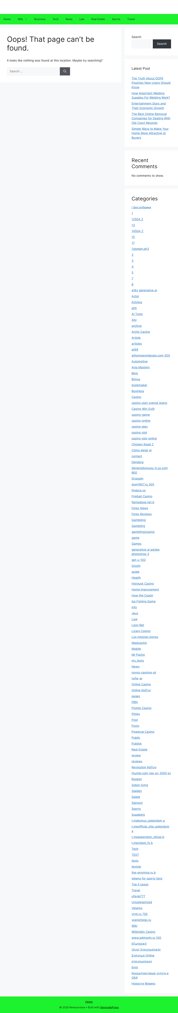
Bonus (136, 379)
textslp (136, 866)
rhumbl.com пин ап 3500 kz (151, 773)
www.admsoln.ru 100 (146, 937)
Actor (135, 296)
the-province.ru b (144, 872)
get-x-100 (139, 560)
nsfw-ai (137, 678)
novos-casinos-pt (144, 672)
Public (136, 737)
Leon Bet (138, 625)
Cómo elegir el (142, 450)
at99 (135, 349)
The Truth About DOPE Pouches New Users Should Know (151, 83)
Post (135, 720)
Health (136, 577)
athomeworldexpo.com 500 (151, 355)
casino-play (140, 426)
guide (135, 572)
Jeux (135, 613)
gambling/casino (143, 532)
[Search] (65, 71)
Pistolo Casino (141, 708)
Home (7, 19)
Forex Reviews (142, 514)
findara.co (139, 490)
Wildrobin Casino (143, 932)
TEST (135, 855)
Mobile (136, 649)
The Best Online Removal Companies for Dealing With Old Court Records (151, 118)
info (134, 607)
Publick (137, 743)
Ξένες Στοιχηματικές (146, 949)
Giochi (136, 566)
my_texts (138, 660)
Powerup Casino (143, 731)
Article (136, 337)
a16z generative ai (144, 290)
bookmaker (139, 385)
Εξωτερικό (139, 943)
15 (133, 237)
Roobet (137, 779)
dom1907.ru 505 (143, 484)
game (135, 538)
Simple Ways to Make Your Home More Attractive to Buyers (150, 133)
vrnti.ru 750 (140, 914)
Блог (135, 967)
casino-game (141, 414)
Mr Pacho (138, 654)
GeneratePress (109, 1007)
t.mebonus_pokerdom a (148, 820)
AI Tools (137, 314)
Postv (135, 726)
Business (40, 19)
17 (133, 243)
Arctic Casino (141, 332)
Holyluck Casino (143, 583)
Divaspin (137, 478)
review (136, 755)
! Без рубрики (141, 207)
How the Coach (142, 595)
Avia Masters (141, 367)
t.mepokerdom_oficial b (148, 837)
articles (137, 343)
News (69, 19)
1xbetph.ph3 (140, 249)
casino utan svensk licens (149, 403)
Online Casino (141, 684)
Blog (135, 373)
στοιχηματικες (142, 961)
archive (137, 326)
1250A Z (137, 219)
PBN (135, 702)
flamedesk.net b (143, 502)
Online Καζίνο (141, 690)
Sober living (140, 785)
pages (136, 696)
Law (81, 19)
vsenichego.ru (141, 920)
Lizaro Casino (141, 631)
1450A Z (137, 231)
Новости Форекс (143, 983)
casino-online (141, 420)
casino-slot (139, 432)
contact (137, 456)
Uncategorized (142, 902)
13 (133, 225)
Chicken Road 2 (142, 444)
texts (135, 860)
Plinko (136, 714)
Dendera (138, 462)
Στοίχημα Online (143, 955)
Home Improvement (145, 589)
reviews (137, 761)
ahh (134, 308)
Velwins (137, 908)
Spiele (136, 797)
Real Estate (98, 19)
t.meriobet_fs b (142, 843)
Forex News (140, 508)
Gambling (138, 526)
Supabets (138, 814)
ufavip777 (138, 896)
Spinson (137, 803)
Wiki (20, 19)
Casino (136, 397)
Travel (131, 19)
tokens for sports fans (147, 878)
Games (136, 543)
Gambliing (139, 520)
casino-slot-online (144, 438)
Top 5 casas (140, 884)
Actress (137, 302)
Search (136, 37)
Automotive (140, 361)
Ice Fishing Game (144, 601)
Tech (55, 19)
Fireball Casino (142, 496)
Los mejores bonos (145, 637)
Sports (116, 19)
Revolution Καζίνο (144, 767)
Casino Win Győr (143, 409)
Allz (134, 320)
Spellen (137, 791)
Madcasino (139, 643)
